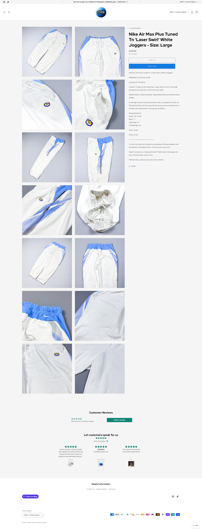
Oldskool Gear (31, 522)
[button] (4, 12)
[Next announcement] (139, 2)
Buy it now (152, 66)
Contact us (91, 489)
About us (112, 489)
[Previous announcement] (62, 2)
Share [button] (133, 166)
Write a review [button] (119, 420)
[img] (101, 438)
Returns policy (102, 489)
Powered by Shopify (41, 522)
